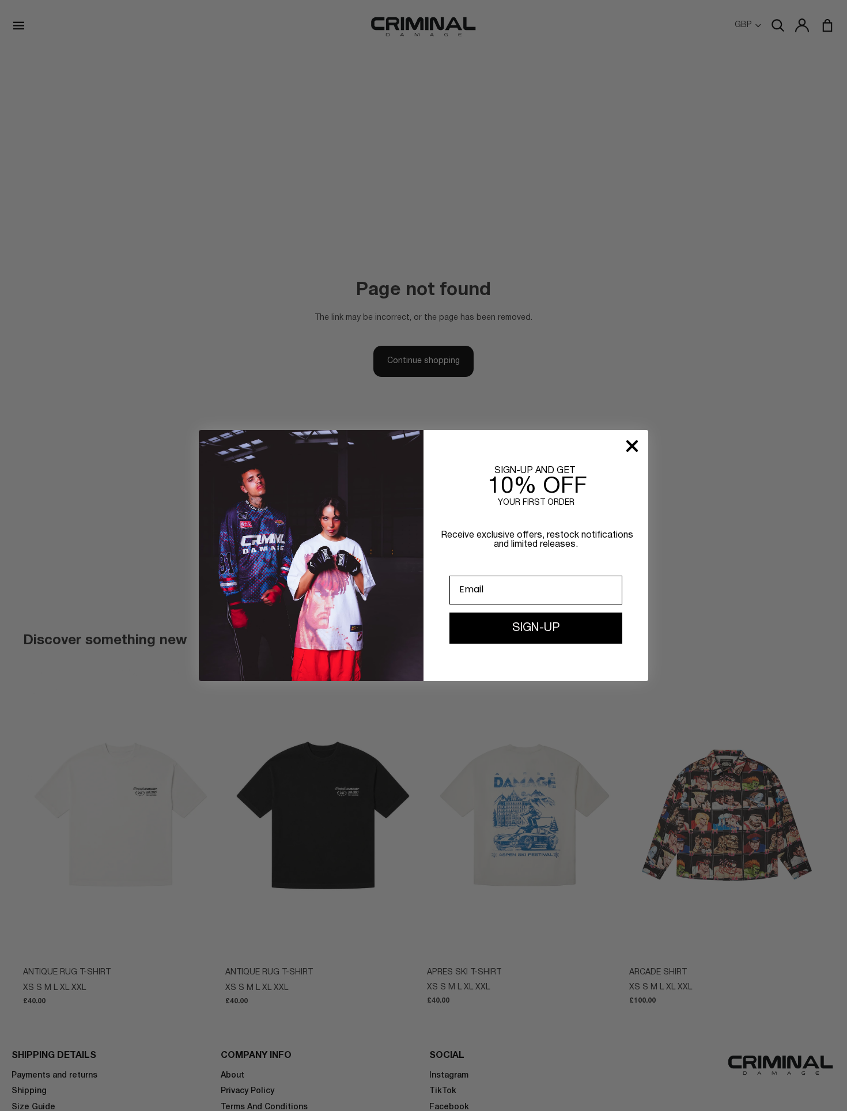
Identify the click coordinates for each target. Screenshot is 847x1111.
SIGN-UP (535, 628)
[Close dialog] (632, 446)
